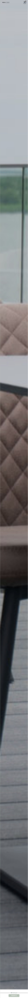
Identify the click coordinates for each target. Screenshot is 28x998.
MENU (4, 2)
